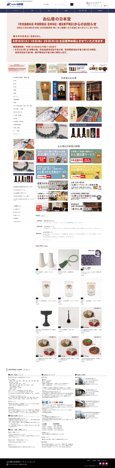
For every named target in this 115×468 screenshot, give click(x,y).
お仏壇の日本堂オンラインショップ (21, 462)
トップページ (15, 10)
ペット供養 (16, 131)
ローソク (16, 96)
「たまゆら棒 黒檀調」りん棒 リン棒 (66, 329)
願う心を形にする (18, 112)
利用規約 (94, 460)
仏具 (15, 83)
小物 (15, 86)
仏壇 (32, 10)
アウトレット (17, 134)
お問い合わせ (96, 5)
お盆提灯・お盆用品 (18, 121)
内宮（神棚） (17, 127)
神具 (15, 102)
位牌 (49, 10)
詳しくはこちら (47, 239)
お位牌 (15, 118)
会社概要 (100, 10)
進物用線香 (16, 99)
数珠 (15, 90)
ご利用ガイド (90, 5)
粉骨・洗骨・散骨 (83, 10)
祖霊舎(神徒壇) (17, 124)
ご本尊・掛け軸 (17, 115)
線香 (15, 93)
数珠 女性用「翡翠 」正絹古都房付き (66, 272)
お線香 (66, 10)
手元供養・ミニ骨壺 (18, 109)
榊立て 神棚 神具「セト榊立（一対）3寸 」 (45, 272)
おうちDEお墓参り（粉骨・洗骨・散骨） (23, 105)
